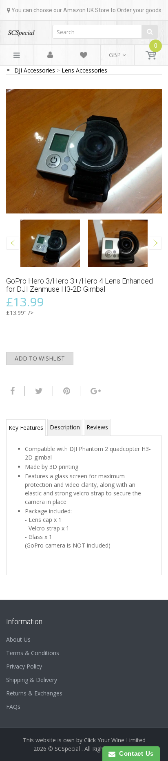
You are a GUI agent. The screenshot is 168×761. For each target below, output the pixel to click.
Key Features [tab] (26, 427)
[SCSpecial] (21, 30)
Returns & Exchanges (34, 693)
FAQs (13, 706)
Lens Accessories (84, 70)
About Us (18, 639)
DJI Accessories (34, 70)
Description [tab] (65, 427)
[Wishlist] (83, 56)
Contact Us (134, 753)
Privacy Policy (24, 666)
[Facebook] (11, 391)
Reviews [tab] (97, 427)
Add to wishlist (40, 358)
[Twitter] (38, 391)
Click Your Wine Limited (115, 740)
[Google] (94, 391)
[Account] (50, 55)
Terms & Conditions (32, 653)
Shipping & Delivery (31, 680)
